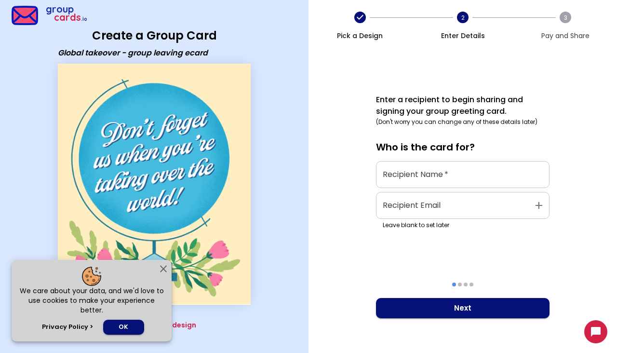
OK (123, 326)
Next (462, 308)
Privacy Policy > (67, 326)
